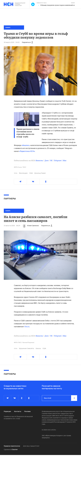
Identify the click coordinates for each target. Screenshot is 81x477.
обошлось (26, 145)
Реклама (27, 411)
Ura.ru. (27, 326)
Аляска (38, 348)
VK (51, 160)
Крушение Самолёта (26, 348)
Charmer (15, 449)
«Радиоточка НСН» (27, 151)
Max (64, 160)
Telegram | (58, 160)
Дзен (47, 160)
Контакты (17, 411)
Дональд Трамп (40, 173)
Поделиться (26, 42)
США (31, 173)
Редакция (7, 411)
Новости (39, 160)
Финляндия (23, 173)
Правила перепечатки (12, 446)
